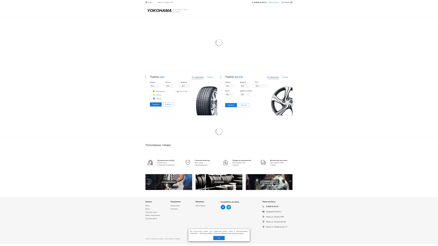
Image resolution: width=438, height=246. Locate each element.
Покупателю (176, 202)
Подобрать (155, 104)
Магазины (200, 202)
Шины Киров (200, 206)
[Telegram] (228, 207)
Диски (147, 209)
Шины (147, 206)
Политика (174, 209)
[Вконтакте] (223, 207)
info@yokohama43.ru (274, 212)
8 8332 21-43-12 (272, 206)
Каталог (148, 202)
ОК (219, 238)
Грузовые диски (151, 218)
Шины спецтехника (152, 215)
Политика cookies (206, 233)
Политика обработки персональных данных (229, 233)
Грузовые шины (151, 212)
